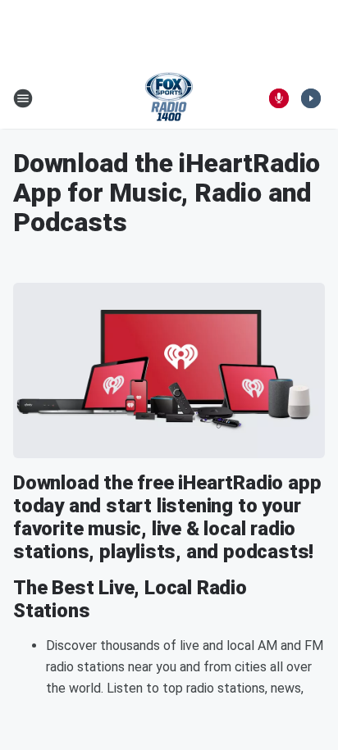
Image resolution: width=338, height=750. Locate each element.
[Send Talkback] (279, 98)
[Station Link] (169, 98)
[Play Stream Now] (311, 98)
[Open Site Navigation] (23, 98)
